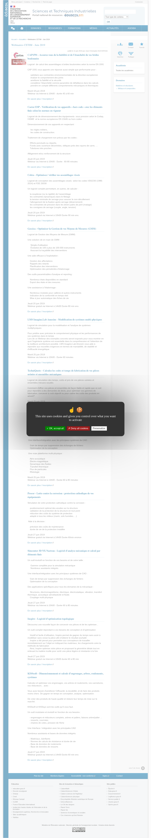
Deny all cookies (79, 428)
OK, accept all (56, 428)
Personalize (99, 428)
